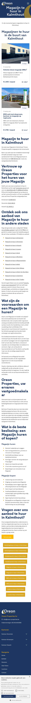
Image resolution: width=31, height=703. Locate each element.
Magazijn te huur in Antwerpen (14, 238)
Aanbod (4, 659)
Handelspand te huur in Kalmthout (15, 561)
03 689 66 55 (12, 200)
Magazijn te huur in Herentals (14, 241)
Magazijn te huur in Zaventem (14, 276)
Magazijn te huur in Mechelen (13, 257)
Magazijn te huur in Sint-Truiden (14, 279)
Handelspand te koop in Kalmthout (15, 556)
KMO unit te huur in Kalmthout (15, 583)
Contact (4, 672)
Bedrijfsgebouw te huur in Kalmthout (16, 550)
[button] (27, 3)
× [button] (29, 676)
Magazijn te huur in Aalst (12, 264)
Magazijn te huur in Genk (12, 253)
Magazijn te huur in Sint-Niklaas (14, 268)
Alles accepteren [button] (8, 696)
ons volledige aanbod (8, 230)
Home (3, 655)
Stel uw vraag (7, 537)
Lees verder (24, 687)
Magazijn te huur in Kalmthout (15, 572)
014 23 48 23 (11, 203)
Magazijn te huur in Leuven (13, 249)
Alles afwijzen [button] (23, 696)
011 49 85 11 (10, 206)
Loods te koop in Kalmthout (15, 589)
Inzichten (4, 669)
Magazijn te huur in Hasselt (13, 245)
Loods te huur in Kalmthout (15, 594)
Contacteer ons (20, 188)
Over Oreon (5, 665)
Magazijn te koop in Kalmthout (15, 567)
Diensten (4, 662)
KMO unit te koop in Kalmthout (15, 578)
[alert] (15, 689)
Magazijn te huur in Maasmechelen (15, 260)
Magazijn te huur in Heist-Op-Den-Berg (16, 272)
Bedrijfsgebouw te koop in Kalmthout (15, 545)
